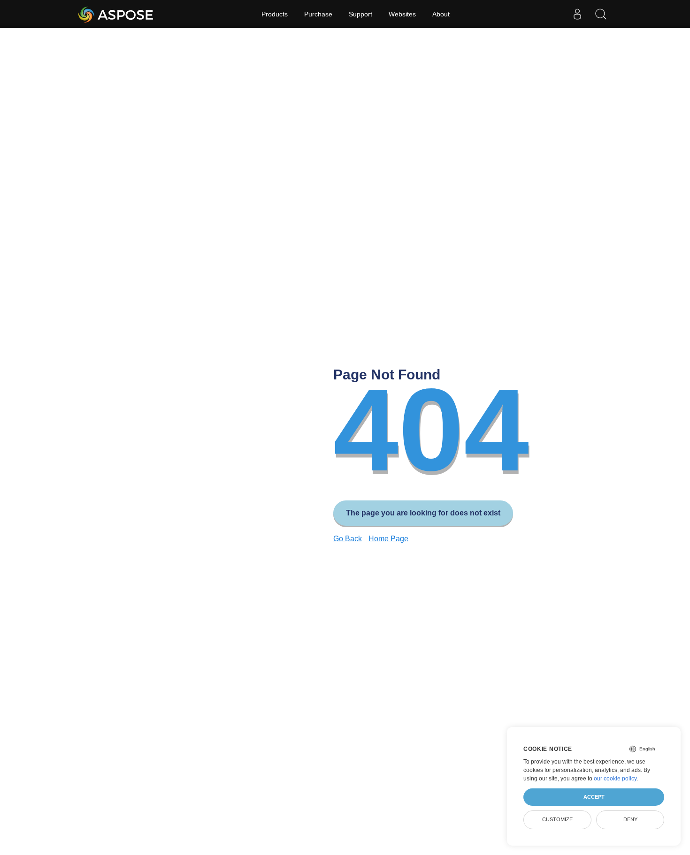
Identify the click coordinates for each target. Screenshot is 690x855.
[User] (577, 14)
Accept (594, 797)
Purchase (318, 14)
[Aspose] (116, 14)
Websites (402, 14)
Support (360, 14)
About (441, 14)
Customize (557, 819)
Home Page (388, 539)
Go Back (347, 539)
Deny (630, 819)
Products (274, 14)
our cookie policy (615, 778)
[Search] (601, 14)
